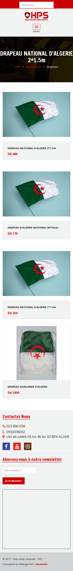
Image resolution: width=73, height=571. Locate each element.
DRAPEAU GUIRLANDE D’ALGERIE (27, 386)
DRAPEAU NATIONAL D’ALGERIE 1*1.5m (32, 307)
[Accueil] (36, 16)
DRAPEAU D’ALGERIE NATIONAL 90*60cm (33, 227)
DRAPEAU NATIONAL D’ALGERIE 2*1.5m (32, 148)
